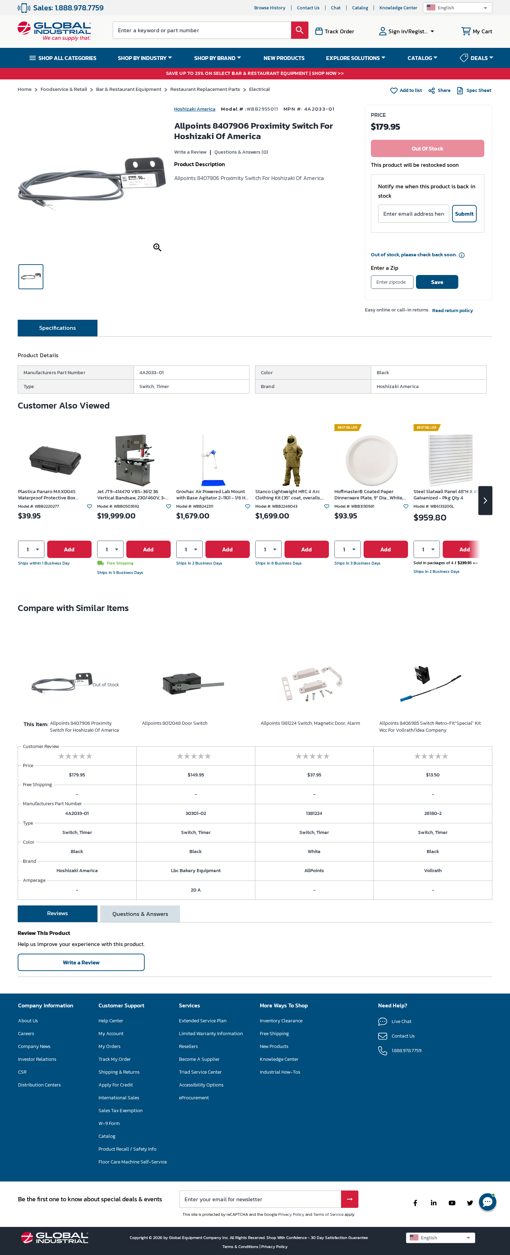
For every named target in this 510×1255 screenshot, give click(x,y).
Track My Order (115, 1059)
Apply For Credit (116, 1085)
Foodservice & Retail (64, 89)
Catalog (360, 8)
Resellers (188, 1046)
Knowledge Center (398, 8)
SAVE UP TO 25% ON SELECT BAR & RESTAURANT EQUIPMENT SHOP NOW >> (255, 74)
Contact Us (308, 8)
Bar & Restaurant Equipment (128, 89)
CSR (22, 1072)
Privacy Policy (291, 1214)
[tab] (57, 328)
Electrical (259, 89)
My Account (111, 1033)
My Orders (109, 1046)
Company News (34, 1046)
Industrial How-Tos (280, 1072)
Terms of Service (328, 1214)
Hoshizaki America (194, 109)
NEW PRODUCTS (284, 58)
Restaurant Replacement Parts (205, 89)
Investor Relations (37, 1059)
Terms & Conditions (241, 1247)
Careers (26, 1033)
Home (25, 89)
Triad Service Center (200, 1072)
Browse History (270, 8)
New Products (274, 1046)
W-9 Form (109, 1123)
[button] (457, 8)
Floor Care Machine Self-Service (133, 1162)
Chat (336, 8)
